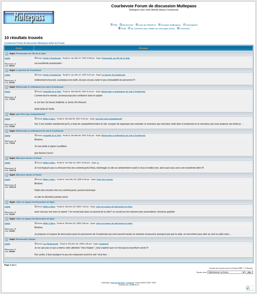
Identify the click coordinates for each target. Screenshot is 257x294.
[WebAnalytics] (249, 289)
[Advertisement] (154, 16)
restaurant (103, 244)
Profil (123, 28)
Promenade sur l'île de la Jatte (31, 53)
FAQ (115, 25)
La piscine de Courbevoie (28, 70)
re (98, 163)
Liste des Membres (147, 25)
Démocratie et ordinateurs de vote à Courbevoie (39, 87)
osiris (7, 58)
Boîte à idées (49, 119)
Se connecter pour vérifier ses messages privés (153, 28)
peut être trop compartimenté (30, 114)
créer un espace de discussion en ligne (35, 202)
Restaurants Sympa (25, 239)
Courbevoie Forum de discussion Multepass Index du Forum (34, 43)
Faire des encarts (105, 179)
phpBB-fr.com (134, 285)
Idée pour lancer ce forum (28, 158)
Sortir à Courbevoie (52, 58)
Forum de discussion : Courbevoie (122, 283)
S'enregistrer (192, 25)
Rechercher (127, 25)
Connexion (185, 28)
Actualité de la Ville (52, 91)
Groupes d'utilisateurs (171, 25)
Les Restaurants (50, 244)
